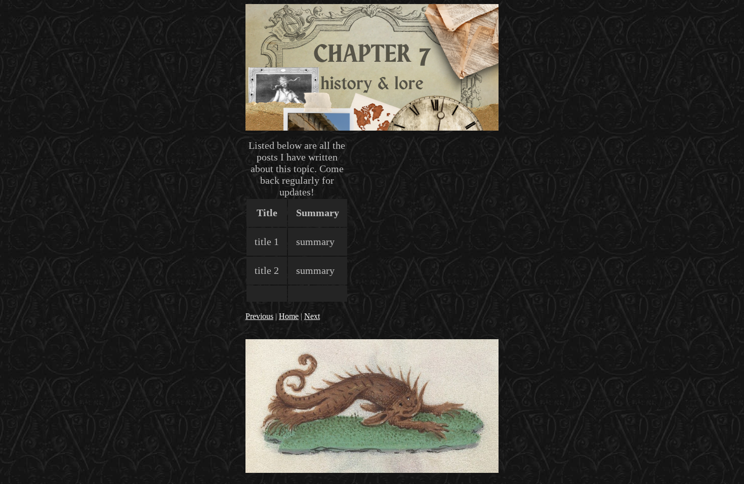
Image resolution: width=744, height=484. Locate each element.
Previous (259, 316)
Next (312, 316)
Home (289, 316)
